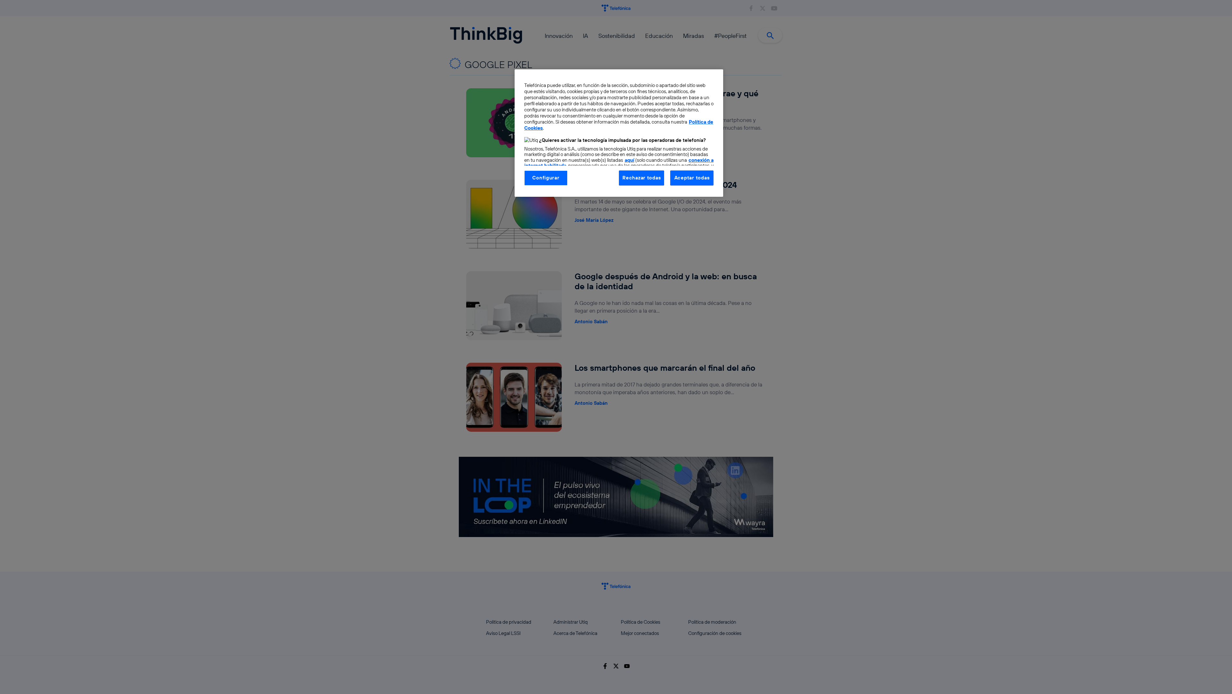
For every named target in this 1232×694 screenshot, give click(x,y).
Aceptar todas (692, 178)
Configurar (545, 178)
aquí (629, 160)
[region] (619, 132)
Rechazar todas (641, 178)
